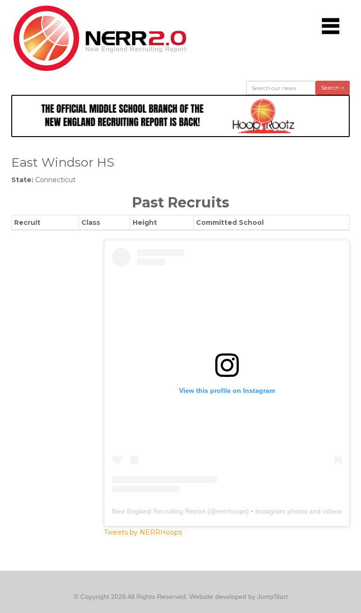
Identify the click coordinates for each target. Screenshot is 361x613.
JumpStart (272, 596)
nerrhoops (231, 511)
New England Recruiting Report (158, 511)
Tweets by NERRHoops (143, 532)
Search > (332, 87)
